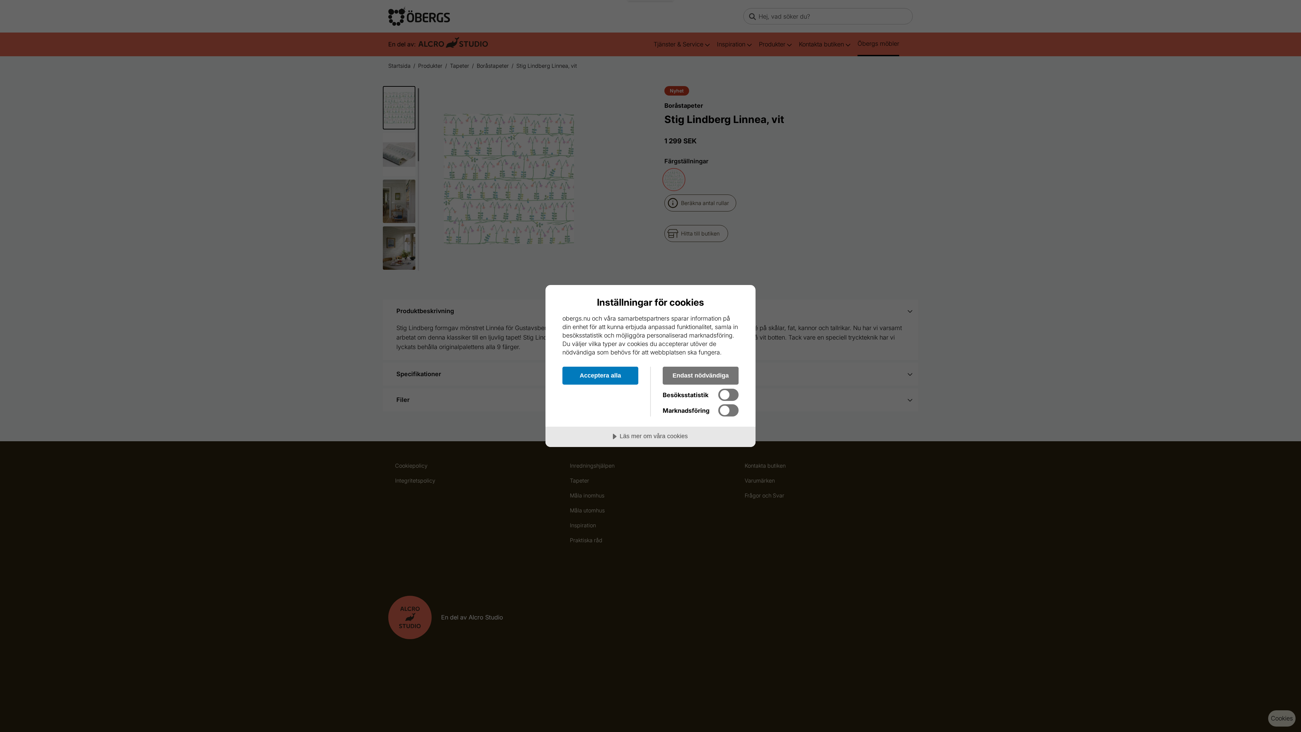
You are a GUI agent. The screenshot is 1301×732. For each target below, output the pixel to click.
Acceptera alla (600, 375)
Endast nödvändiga (701, 375)
